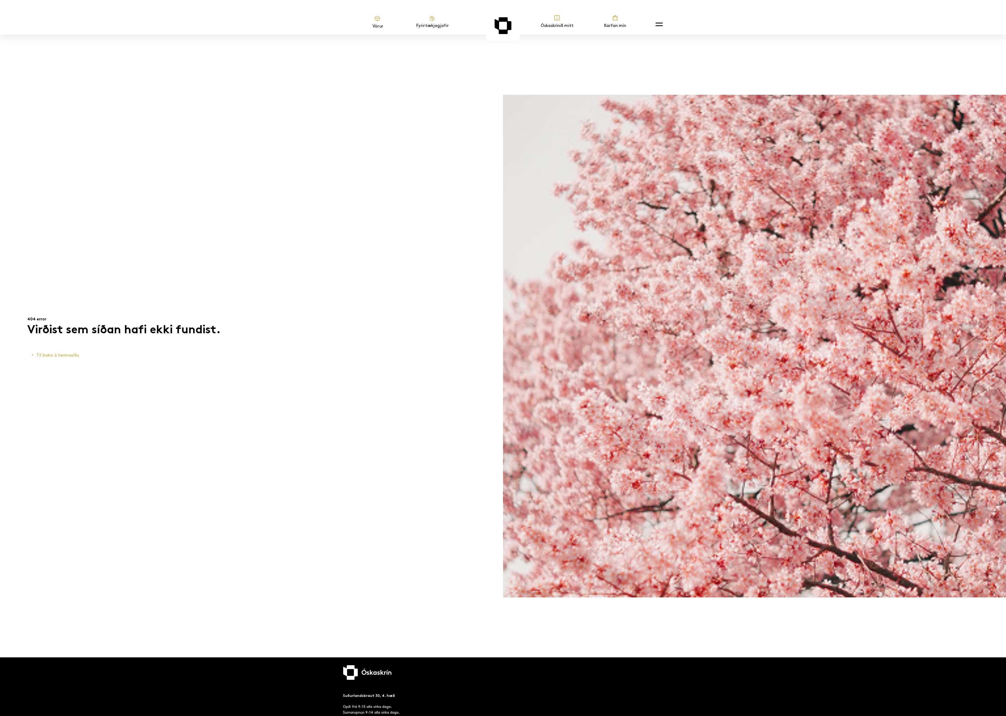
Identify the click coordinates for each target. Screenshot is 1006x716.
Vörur (378, 26)
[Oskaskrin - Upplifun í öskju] (503, 25)
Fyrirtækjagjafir (432, 26)
